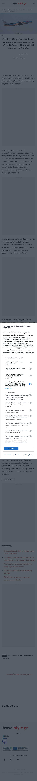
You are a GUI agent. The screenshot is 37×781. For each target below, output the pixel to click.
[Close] (33, 326)
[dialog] (18, 390)
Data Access (18, 455)
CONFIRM (11, 448)
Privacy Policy (29, 455)
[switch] (30, 362)
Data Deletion (8, 455)
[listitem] (18, 358)
